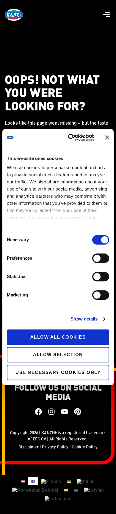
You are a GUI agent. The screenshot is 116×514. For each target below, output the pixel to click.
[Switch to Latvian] (94, 490)
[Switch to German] (69, 481)
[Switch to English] (33, 481)
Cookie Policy (85, 447)
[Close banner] (107, 137)
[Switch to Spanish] (66, 490)
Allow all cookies (58, 337)
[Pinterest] (77, 411)
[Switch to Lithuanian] (58, 498)
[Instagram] (51, 411)
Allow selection (58, 354)
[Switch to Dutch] (23, 481)
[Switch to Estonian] (76, 490)
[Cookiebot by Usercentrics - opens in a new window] (70, 137)
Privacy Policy (55, 447)
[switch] (100, 258)
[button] (106, 15)
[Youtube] (64, 411)
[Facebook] (38, 411)
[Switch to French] (51, 481)
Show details (84, 318)
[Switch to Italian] (86, 481)
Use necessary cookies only (58, 372)
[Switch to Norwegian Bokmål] (35, 490)
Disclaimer (28, 447)
